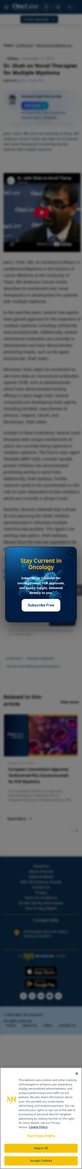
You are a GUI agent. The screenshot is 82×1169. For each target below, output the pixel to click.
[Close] (77, 1073)
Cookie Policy (38, 1127)
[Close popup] (71, 553)
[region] (41, 1118)
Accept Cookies (41, 1161)
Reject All (41, 1148)
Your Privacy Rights (41, 1136)
